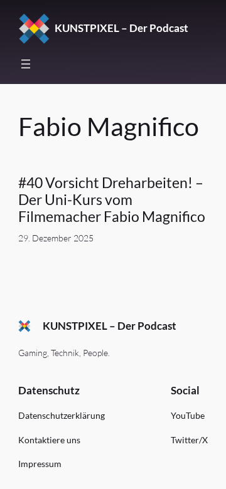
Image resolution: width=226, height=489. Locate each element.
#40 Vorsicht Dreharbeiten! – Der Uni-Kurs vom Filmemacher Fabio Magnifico (111, 199)
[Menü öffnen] (25, 63)
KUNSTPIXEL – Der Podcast (121, 27)
